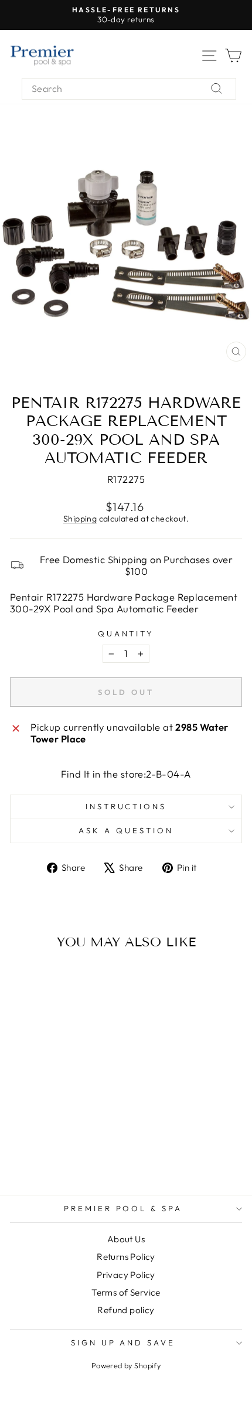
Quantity (126, 633)
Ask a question (126, 830)
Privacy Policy (126, 1274)
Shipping (80, 518)
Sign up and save (123, 1342)
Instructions (126, 806)
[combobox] (129, 89)
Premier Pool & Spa (123, 1208)
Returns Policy (126, 1256)
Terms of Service (126, 1292)
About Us (126, 1239)
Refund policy (125, 1310)
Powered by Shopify (126, 1365)
